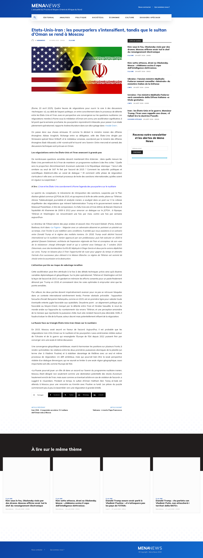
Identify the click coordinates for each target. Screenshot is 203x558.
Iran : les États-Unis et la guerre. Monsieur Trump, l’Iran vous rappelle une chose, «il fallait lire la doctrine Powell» (149, 113)
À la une (72, 40)
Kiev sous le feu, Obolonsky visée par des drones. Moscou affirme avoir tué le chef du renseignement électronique (149, 49)
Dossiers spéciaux (135, 119)
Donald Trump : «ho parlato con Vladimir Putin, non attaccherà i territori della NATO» (172, 503)
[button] (34, 17)
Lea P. (108, 509)
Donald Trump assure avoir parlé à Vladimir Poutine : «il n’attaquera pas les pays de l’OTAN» (125, 503)
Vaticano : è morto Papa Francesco (107, 410)
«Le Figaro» (55, 227)
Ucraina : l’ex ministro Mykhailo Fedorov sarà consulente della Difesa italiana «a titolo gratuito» (148, 97)
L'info (130, 87)
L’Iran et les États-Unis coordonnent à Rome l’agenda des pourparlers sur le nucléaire (77, 186)
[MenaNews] (33, 40)
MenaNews (41, 40)
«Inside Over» (111, 125)
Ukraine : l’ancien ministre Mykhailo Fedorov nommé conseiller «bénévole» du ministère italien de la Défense (149, 81)
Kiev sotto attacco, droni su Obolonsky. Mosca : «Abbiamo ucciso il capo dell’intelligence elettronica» (148, 65)
